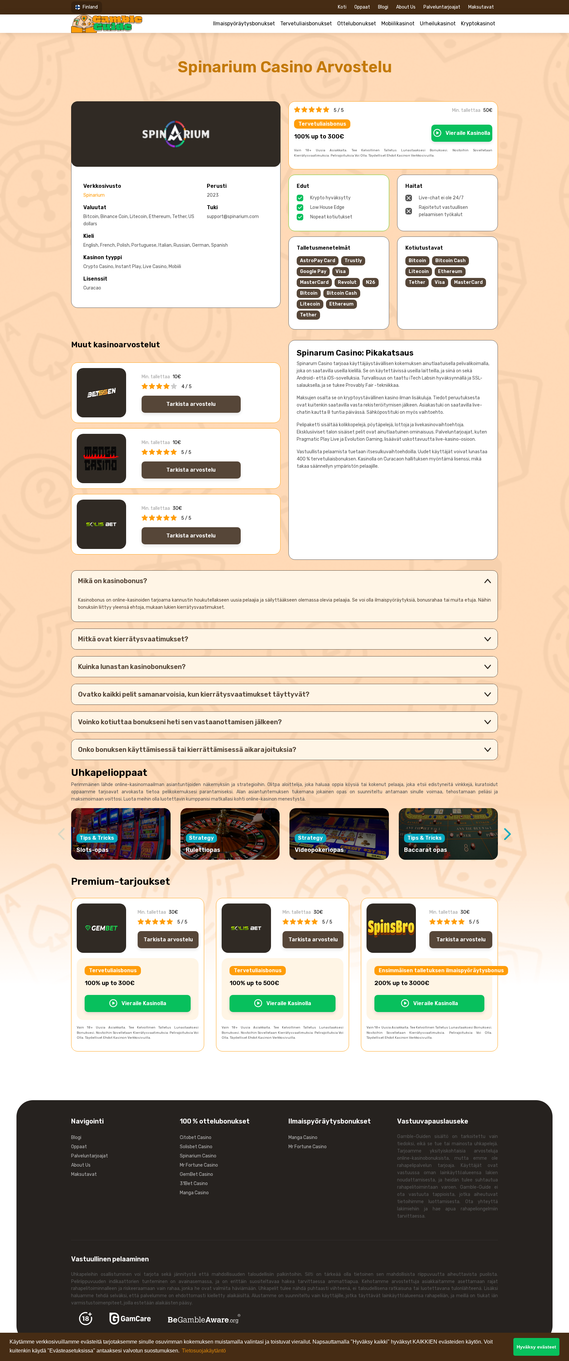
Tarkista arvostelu (191, 404)
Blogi (383, 7)
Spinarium (94, 195)
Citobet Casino (195, 1137)
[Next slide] (507, 834)
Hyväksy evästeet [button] (536, 1346)
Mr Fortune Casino (199, 1165)
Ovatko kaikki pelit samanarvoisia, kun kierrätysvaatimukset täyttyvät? (194, 694)
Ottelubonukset (356, 23)
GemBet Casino (196, 1174)
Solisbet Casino (196, 1147)
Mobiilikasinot (398, 23)
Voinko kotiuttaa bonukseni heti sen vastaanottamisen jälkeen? (180, 722)
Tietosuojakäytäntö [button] (204, 1350)
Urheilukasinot (438, 23)
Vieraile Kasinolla (467, 133)
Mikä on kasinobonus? (112, 581)
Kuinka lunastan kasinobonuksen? (132, 667)
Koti (342, 7)
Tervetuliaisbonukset (306, 23)
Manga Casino (194, 1193)
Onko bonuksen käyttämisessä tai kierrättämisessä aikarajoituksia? (187, 750)
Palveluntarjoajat (441, 7)
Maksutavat (481, 7)
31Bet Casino (194, 1183)
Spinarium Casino (198, 1156)
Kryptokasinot (478, 23)
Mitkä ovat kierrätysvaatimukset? (133, 639)
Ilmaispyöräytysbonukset (244, 23)
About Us (406, 7)
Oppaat (362, 7)
